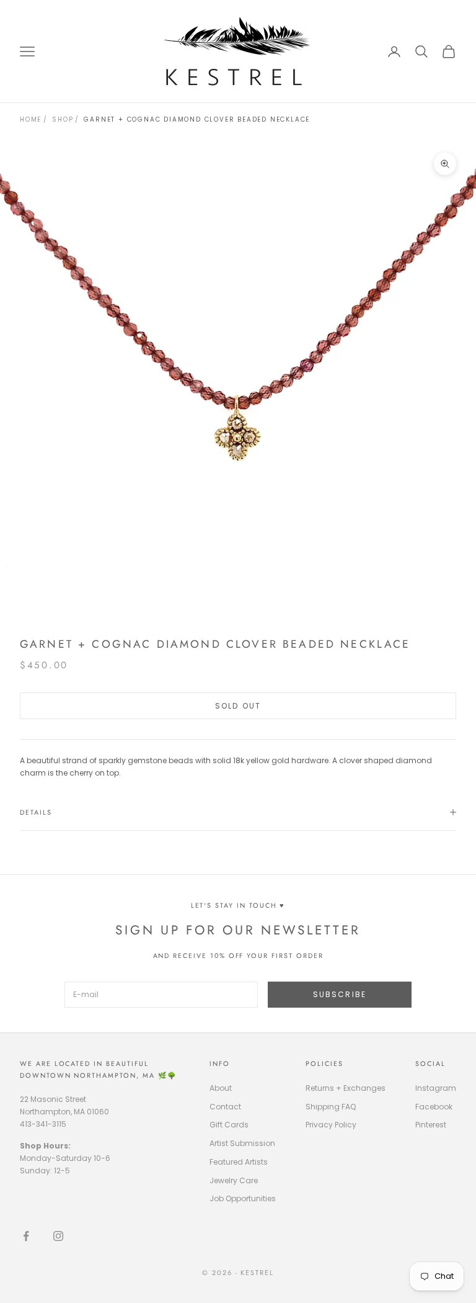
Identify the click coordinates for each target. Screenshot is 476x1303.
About (220, 1088)
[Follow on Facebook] (26, 1236)
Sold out (238, 706)
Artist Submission (242, 1143)
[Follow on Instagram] (58, 1236)
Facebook (433, 1106)
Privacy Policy (331, 1124)
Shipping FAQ (331, 1106)
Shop (62, 119)
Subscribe (339, 994)
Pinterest (430, 1124)
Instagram (435, 1088)
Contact (225, 1106)
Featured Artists (238, 1162)
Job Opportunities (242, 1198)
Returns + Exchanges (346, 1088)
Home (31, 119)
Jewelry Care (233, 1180)
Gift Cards (229, 1124)
